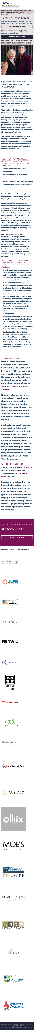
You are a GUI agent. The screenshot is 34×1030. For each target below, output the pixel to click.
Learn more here (20, 12)
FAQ (21, 1025)
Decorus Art (24, 467)
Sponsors (16, 1025)
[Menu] (22, 5)
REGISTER (4, 1024)
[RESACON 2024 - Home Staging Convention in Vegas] (10, 5)
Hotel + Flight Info (26, 1024)
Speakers (16, 1024)
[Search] (24, 4)
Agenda (10, 1024)
